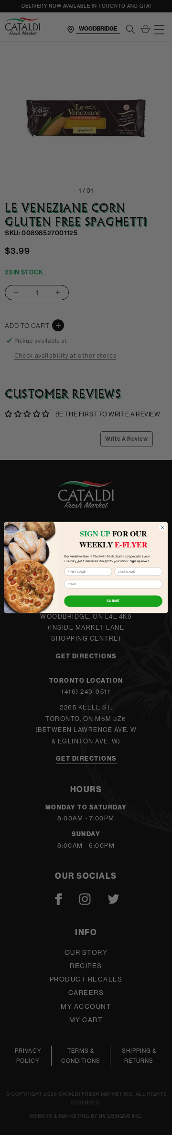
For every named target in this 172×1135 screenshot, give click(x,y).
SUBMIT (113, 600)
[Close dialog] (162, 527)
